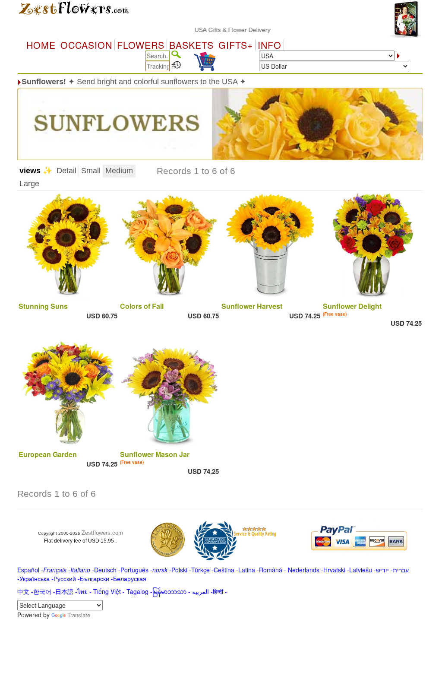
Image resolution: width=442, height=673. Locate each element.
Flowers (140, 45)
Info (269, 45)
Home (41, 45)
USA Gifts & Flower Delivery (221, 29)
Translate (78, 615)
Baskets (191, 45)
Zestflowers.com (102, 533)
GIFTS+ (235, 45)
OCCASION (86, 45)
